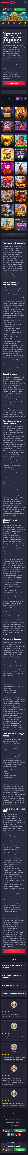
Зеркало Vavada (14, 83)
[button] (2, 16)
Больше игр (14, 235)
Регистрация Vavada (14, 950)
